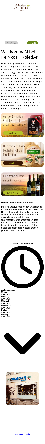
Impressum (19, 434)
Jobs (28, 434)
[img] (22, 7)
